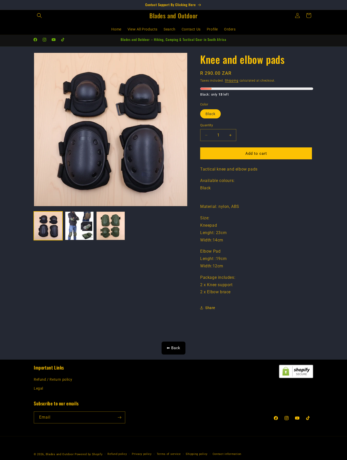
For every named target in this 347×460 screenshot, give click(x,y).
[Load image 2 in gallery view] (79, 225)
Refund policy (117, 454)
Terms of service (169, 454)
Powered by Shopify (89, 454)
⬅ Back (173, 348)
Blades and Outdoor (60, 454)
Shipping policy (197, 454)
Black (210, 114)
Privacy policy (142, 454)
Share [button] (210, 308)
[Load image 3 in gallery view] (110, 225)
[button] (39, 15)
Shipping (232, 80)
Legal (38, 388)
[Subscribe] (119, 417)
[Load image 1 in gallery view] (48, 225)
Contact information (227, 454)
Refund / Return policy (53, 379)
